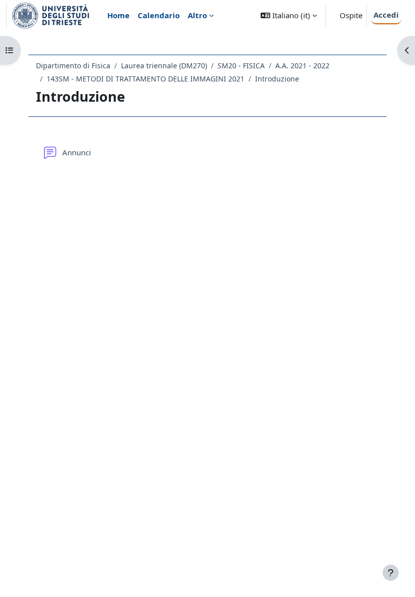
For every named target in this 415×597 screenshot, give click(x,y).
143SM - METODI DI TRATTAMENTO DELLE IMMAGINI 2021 (145, 78)
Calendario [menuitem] (159, 15)
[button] (288, 15)
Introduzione (277, 78)
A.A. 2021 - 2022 (302, 65)
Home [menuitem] (118, 15)
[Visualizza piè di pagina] (391, 573)
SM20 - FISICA (241, 65)
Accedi (386, 15)
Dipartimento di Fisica (73, 65)
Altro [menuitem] (197, 15)
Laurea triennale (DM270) (164, 65)
